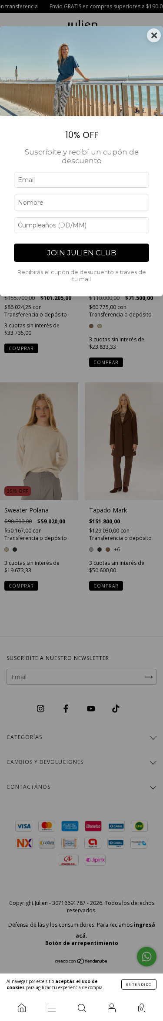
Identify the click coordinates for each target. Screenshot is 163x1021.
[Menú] (52, 1007)
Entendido (139, 984)
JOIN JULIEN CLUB (81, 252)
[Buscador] (81, 1007)
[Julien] (22, 1007)
